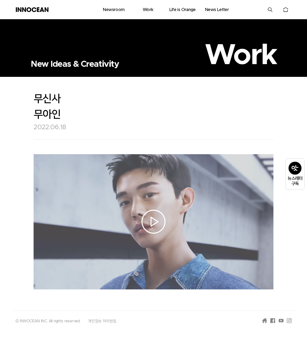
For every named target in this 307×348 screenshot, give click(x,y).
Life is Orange (182, 10)
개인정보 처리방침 (102, 321)
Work (148, 10)
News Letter (217, 10)
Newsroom (113, 10)
